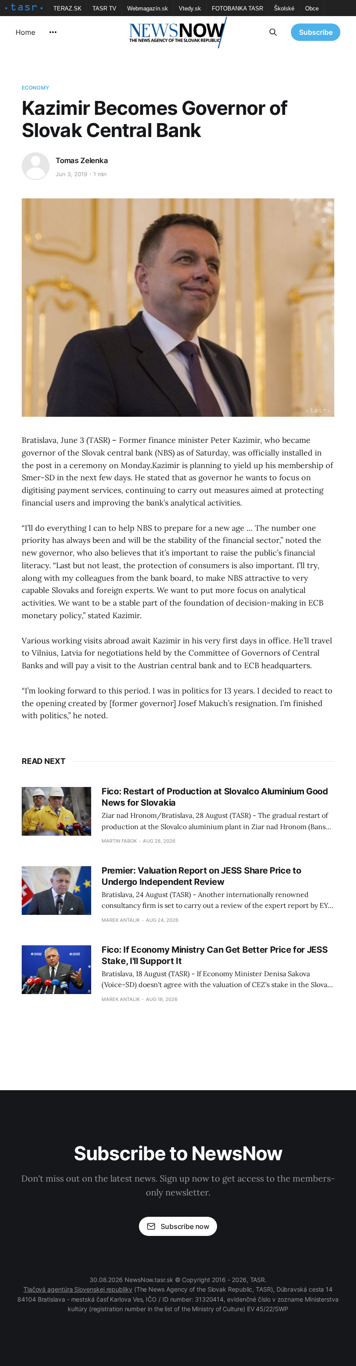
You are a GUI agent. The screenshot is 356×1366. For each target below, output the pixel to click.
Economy (35, 87)
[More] (52, 32)
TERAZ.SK (67, 8)
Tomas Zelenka (82, 160)
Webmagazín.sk (147, 8)
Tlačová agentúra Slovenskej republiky (77, 1289)
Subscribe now (185, 1226)
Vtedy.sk (190, 8)
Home (25, 32)
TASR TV (104, 8)
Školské (284, 8)
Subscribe (316, 32)
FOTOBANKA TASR (237, 8)
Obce (312, 8)
